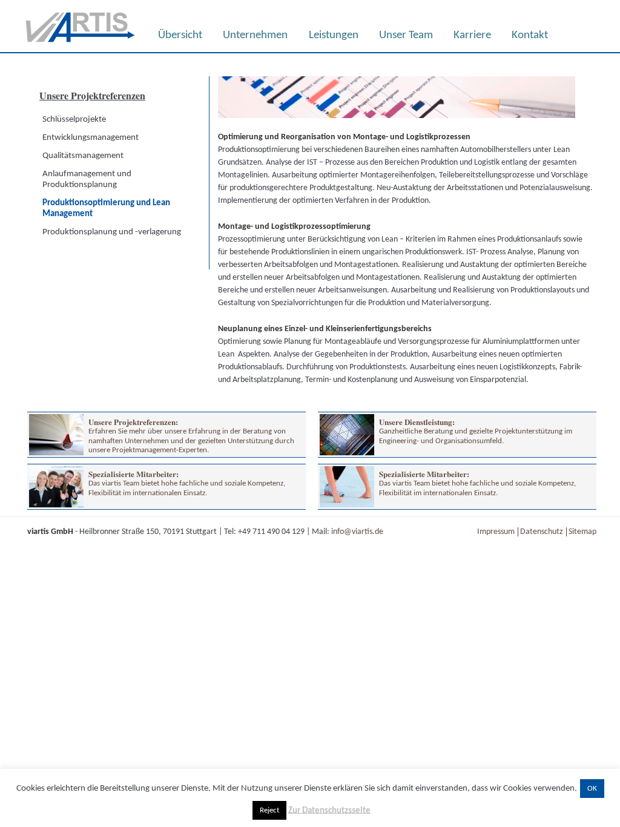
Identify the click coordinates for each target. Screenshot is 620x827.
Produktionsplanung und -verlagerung (111, 232)
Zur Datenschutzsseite (329, 810)
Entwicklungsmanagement (90, 137)
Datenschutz (541, 531)
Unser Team (406, 35)
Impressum (496, 531)
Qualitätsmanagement (83, 155)
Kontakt (530, 35)
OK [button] (592, 788)
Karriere (472, 35)
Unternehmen (255, 35)
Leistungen (333, 35)
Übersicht (180, 35)
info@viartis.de (357, 531)
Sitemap (582, 531)
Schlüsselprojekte (74, 119)
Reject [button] (269, 810)
